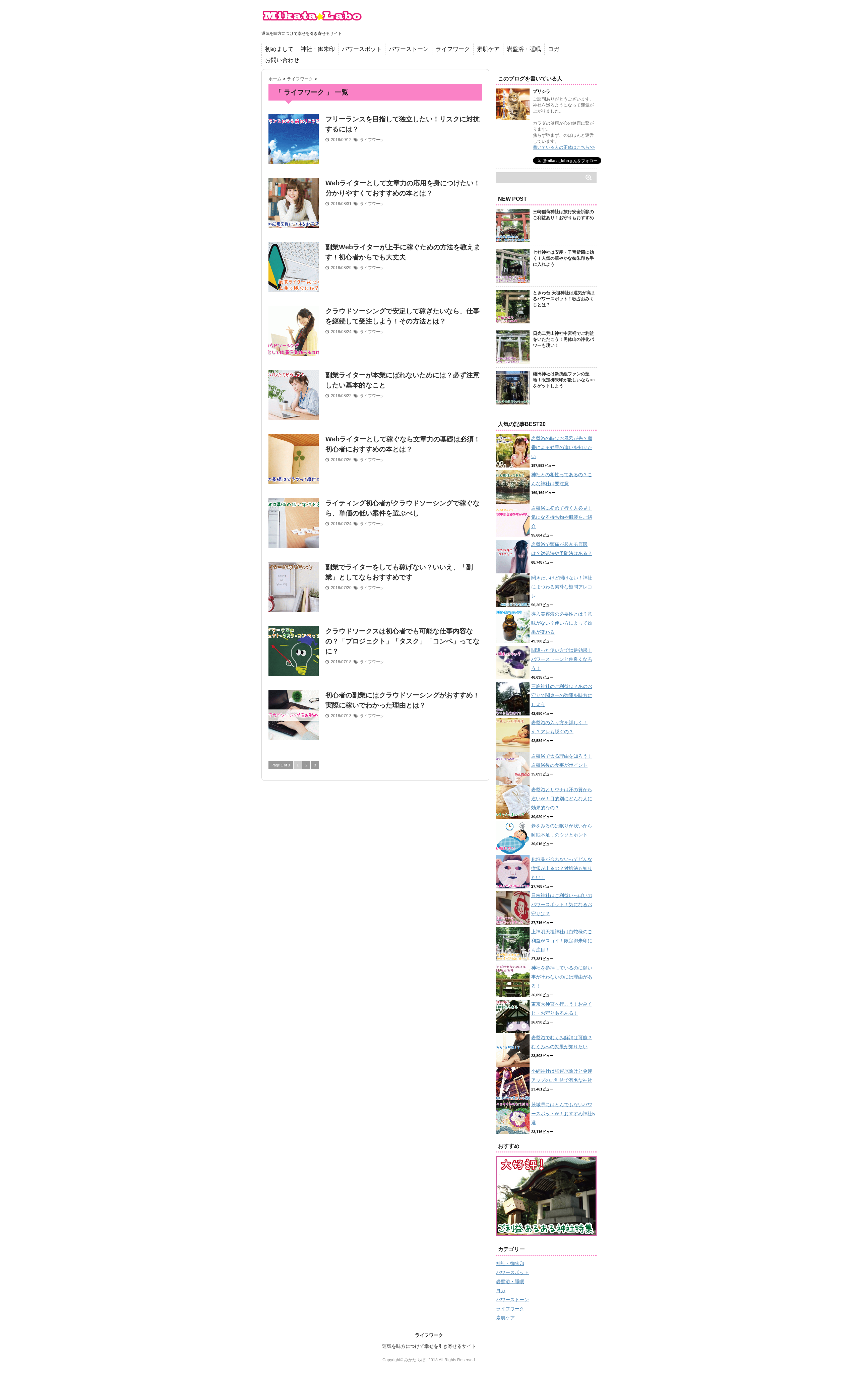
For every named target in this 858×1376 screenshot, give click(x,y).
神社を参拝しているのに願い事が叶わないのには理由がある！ (561, 977)
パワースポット (362, 49)
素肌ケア (488, 49)
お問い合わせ (282, 60)
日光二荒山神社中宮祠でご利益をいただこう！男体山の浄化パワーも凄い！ (563, 339)
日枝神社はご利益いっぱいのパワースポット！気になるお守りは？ (561, 904)
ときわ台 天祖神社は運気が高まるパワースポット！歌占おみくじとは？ (564, 298)
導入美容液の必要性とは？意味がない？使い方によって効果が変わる (561, 623)
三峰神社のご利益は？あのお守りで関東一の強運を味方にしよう (561, 695)
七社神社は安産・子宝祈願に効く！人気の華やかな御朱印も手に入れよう (563, 258)
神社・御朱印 (318, 49)
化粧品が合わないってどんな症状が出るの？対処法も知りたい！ (561, 868)
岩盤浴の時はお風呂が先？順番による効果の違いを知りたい (561, 447)
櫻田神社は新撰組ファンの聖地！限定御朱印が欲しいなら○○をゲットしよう (564, 379)
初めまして (279, 49)
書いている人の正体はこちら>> (564, 147)
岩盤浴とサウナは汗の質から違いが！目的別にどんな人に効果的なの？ (561, 798)
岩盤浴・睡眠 (524, 49)
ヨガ (553, 49)
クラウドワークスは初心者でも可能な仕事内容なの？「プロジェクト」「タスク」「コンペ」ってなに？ (402, 641)
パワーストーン (409, 49)
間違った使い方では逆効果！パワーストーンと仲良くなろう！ (561, 659)
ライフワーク (453, 49)
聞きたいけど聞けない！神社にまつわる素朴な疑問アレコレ (561, 587)
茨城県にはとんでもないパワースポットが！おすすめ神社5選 (563, 1113)
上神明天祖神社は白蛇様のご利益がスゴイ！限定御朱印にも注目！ (561, 940)
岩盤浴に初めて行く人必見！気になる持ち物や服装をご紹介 (561, 517)
